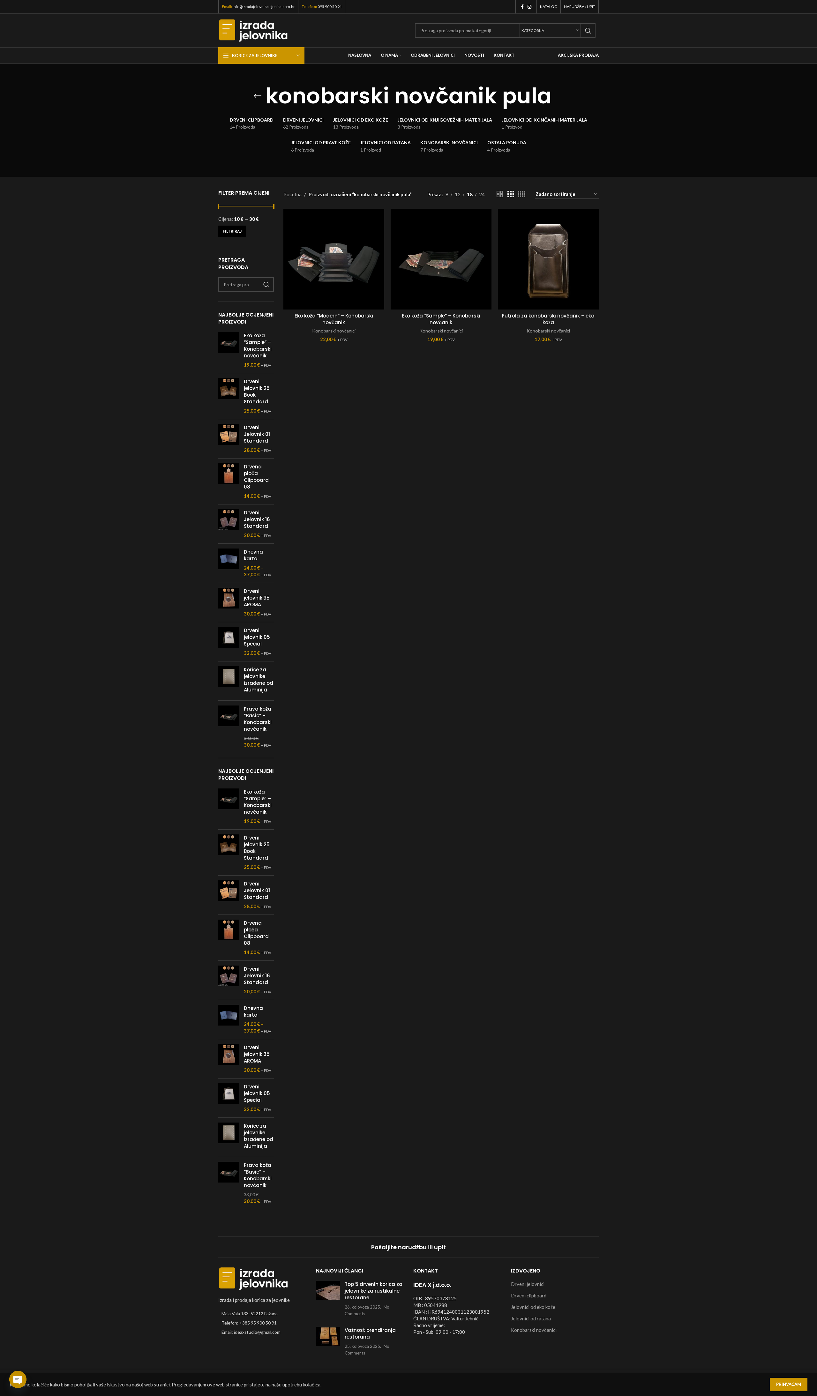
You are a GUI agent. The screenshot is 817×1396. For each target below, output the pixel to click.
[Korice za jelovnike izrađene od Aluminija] (228, 681)
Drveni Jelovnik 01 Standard (257, 434)
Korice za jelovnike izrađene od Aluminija (258, 679)
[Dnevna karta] (228, 563)
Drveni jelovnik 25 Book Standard (257, 391)
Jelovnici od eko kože (533, 1307)
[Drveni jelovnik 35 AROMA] (228, 602)
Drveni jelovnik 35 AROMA (257, 598)
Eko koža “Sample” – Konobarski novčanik (258, 345)
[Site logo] (253, 30)
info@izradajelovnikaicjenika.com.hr (264, 6)
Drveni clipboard (528, 1295)
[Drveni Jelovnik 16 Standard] (228, 524)
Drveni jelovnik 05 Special (257, 637)
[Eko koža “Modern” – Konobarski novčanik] (333, 259)
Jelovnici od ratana (531, 1318)
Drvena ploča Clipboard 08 (256, 476)
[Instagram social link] (529, 7)
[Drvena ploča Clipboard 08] (228, 481)
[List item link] (262, 1322)
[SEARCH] (588, 30)
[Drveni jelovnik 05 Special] (228, 641)
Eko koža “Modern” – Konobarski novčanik (334, 319)
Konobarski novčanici (334, 330)
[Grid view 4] (521, 194)
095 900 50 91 (330, 6)
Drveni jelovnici (527, 1284)
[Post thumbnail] (328, 1299)
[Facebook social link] (522, 7)
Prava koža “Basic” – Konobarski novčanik (258, 718)
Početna (292, 194)
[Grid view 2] (500, 194)
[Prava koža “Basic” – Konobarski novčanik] (228, 726)
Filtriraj (232, 231)
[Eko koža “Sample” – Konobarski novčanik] (228, 350)
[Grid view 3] (510, 194)
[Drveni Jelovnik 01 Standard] (228, 438)
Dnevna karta (253, 555)
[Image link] (253, 1278)
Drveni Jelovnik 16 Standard (257, 519)
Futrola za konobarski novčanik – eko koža (548, 319)
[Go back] (258, 96)
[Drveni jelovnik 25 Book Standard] (228, 396)
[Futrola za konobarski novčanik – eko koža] (548, 259)
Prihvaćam (788, 1384)
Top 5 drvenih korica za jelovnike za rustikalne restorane (373, 1291)
